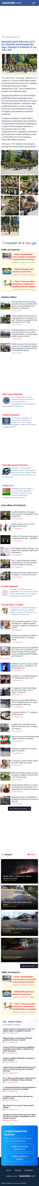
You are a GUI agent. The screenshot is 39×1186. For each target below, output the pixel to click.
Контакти (28, 1170)
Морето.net (10, 1183)
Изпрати (32, 854)
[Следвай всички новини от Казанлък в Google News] (19, 242)
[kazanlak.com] (27, 1176)
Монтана (16, 1183)
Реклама (18, 1170)
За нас (8, 1170)
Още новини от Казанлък (19, 809)
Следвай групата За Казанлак (19, 1157)
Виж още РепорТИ (28, 966)
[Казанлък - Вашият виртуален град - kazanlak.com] (12, 2)
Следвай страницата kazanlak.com (19, 1147)
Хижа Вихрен (22, 1183)
